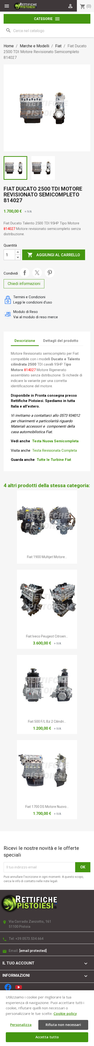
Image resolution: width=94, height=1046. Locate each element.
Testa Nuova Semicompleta (55, 441)
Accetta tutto (47, 1037)
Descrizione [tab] (24, 341)
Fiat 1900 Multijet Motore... (47, 557)
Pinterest (49, 272)
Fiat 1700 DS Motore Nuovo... (47, 807)
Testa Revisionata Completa (54, 450)
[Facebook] (8, 987)
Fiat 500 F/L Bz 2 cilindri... (47, 721)
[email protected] (33, 951)
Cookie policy (65, 1013)
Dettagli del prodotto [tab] (60, 341)
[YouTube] (18, 987)
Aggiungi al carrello (53, 255)
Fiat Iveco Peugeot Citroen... (47, 636)
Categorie (47, 19)
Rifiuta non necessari (63, 1024)
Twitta (37, 272)
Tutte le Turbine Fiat (54, 459)
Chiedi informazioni (24, 283)
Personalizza (21, 1024)
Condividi (24, 272)
